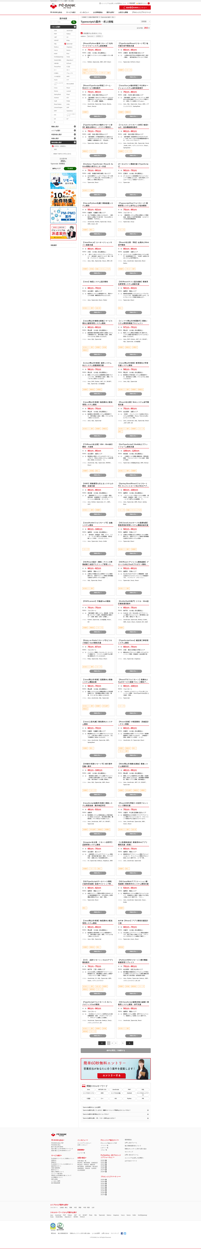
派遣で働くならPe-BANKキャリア (61, 1150)
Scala (51, 1217)
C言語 (88, 1098)
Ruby (90, 1215)
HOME (84, 17)
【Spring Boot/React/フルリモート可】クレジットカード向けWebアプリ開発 (133, 486)
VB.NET (85, 1215)
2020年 (103, 1189)
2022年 (103, 1162)
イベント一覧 (104, 1145)
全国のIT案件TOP (93, 17)
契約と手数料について (57, 1171)
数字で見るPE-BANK (57, 1147)
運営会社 (53, 1233)
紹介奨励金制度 (55, 1183)
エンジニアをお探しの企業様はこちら (113, 3)
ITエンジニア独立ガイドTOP (109, 1143)
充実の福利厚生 (55, 1168)
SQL (143, 1089)
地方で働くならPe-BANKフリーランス (62, 1148)
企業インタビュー (82, 1145)
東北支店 (79, 1164)
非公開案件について (57, 1177)
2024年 (103, 1181)
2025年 (103, 1179)
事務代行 (53, 1162)
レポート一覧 (104, 1147)
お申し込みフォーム (131, 1142)
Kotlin (134, 1215)
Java (88, 1089)
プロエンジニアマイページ (141, 12)
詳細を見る (97, 77)
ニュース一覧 (81, 1153)
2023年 (103, 1160)
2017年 (103, 1169)
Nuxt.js (129, 1215)
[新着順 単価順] (145, 21)
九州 (93, 1207)
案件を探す (110, 12)
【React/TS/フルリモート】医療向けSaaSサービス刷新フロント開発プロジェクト (133, 682)
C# (80, 1215)
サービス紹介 (71, 12)
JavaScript (115, 1089)
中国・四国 (86, 1207)
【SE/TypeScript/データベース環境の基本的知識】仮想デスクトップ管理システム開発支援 (97, 884)
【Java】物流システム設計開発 (95, 282)
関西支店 (92, 1164)
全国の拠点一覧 (81, 1161)
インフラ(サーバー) (88, 1093)
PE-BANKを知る (56, 12)
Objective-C (68, 1217)
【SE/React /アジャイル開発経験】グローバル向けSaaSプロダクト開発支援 (133, 564)
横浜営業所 (87, 1162)
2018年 (103, 1168)
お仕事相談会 (98, 12)
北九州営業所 (81, 1170)
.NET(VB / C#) (102, 1089)
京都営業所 (88, 1166)
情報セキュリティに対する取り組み (136, 1149)
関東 (71, 1207)
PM (143, 1098)
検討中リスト (143, 3)
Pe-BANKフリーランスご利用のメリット (62, 1158)
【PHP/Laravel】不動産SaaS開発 (96, 601)
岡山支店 (95, 1166)
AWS (102, 1093)
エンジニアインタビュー (84, 1143)
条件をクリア (56, 168)
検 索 (71, 168)
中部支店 (86, 1164)
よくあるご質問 (55, 1181)
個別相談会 (128, 1139)
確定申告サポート (56, 1166)
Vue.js (123, 1215)
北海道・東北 (63, 1207)
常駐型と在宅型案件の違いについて (61, 1175)
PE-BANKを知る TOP (57, 1143)
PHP (129, 1089)
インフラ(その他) (115, 1093)
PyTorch (82, 1217)
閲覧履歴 (132, 3)
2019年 (103, 1166)
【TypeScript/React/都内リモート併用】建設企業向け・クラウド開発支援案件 (97, 127)
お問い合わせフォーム (131, 1155)
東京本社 (79, 1162)
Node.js (109, 1215)
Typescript (102, 1215)
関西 (80, 1207)
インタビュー (84, 12)
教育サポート (55, 1170)
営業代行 (53, 1160)
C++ (102, 1098)
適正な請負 (54, 1179)
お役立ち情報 (123, 12)
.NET (75, 1215)
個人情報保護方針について (133, 1145)
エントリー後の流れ (57, 1173)
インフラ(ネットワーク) (143, 1094)
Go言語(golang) (142, 1215)
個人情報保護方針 (63, 1233)
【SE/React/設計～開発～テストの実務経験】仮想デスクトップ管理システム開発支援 (97, 564)
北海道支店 (94, 1162)
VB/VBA (75, 1217)
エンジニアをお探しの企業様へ (134, 1158)
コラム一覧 (104, 1150)
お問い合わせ (105, 1233)
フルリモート (54, 1207)
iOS (116, 1098)
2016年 (103, 1171)
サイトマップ (129, 1152)
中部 (75, 1207)
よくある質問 (96, 1233)
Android (129, 1093)
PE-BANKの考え (56, 1145)
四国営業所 (80, 1168)
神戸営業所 (80, 1166)
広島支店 (87, 1168)
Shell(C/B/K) (59, 1217)
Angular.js (116, 1215)
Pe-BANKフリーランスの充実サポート (62, 1164)
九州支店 (93, 1168)
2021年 (103, 1164)
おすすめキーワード (131, 1161)
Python (129, 1098)
